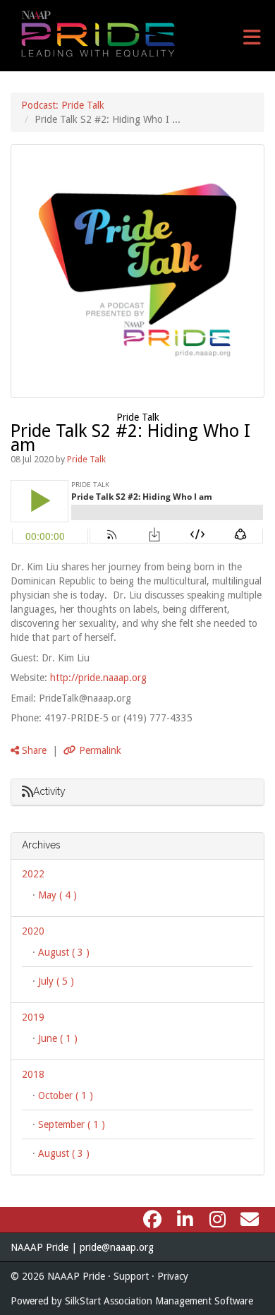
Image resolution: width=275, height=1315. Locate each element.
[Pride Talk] (137, 271)
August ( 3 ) (64, 952)
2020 (33, 931)
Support (131, 1276)
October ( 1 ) (65, 1095)
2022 (33, 873)
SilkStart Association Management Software (159, 1301)
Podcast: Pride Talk (62, 105)
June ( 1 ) (58, 1038)
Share (33, 750)
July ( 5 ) (56, 981)
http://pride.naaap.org (98, 677)
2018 (33, 1074)
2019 (33, 1017)
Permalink (98, 750)
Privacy (172, 1276)
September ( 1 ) (71, 1124)
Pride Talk (137, 417)
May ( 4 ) (57, 895)
